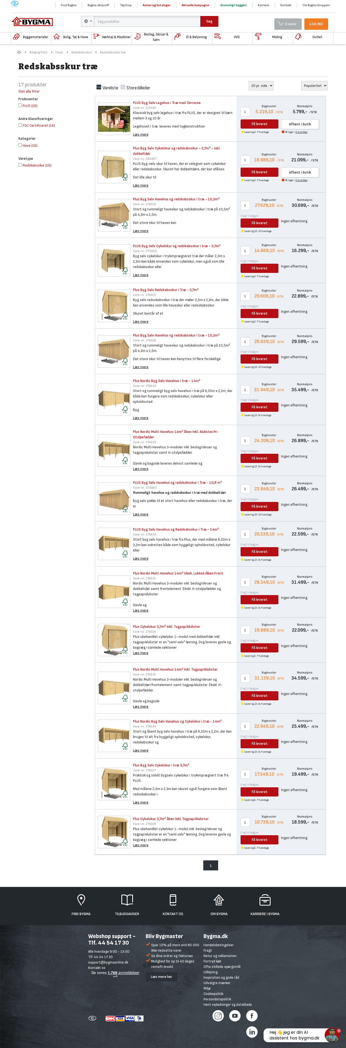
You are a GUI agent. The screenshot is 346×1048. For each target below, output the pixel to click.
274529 (144, 204)
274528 (144, 340)
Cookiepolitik (213, 993)
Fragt (208, 950)
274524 (144, 632)
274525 (144, 295)
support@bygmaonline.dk (108, 962)
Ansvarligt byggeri (233, 5)
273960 (145, 488)
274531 (144, 578)
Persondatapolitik (217, 999)
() (30, 105)
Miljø (207, 988)
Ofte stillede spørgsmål (222, 966)
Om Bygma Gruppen (316, 5)
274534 (144, 726)
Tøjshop (126, 5)
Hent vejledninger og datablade (228, 1004)
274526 (144, 824)
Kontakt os (96, 967)
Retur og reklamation (220, 956)
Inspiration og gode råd (221, 977)
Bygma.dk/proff (98, 5)
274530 (144, 535)
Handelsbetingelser (219, 945)
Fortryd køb (212, 961)
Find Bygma (68, 5)
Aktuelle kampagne (195, 5)
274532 (144, 674)
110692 (144, 108)
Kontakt (285, 5)
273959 (145, 251)
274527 (144, 770)
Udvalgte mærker (217, 983)
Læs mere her (161, 976)
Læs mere (140, 134)
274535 (144, 442)
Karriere (263, 5)
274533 (144, 386)
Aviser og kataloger (157, 5)
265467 (145, 159)
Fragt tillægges (250, 216)
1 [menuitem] (211, 865)
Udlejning (211, 972)
